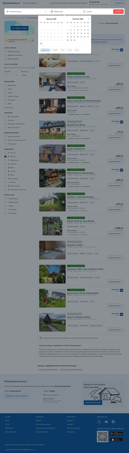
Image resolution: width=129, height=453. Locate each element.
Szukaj (119, 11)
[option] (58, 26)
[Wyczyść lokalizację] (46, 11)
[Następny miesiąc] (88, 18)
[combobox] (26, 12)
